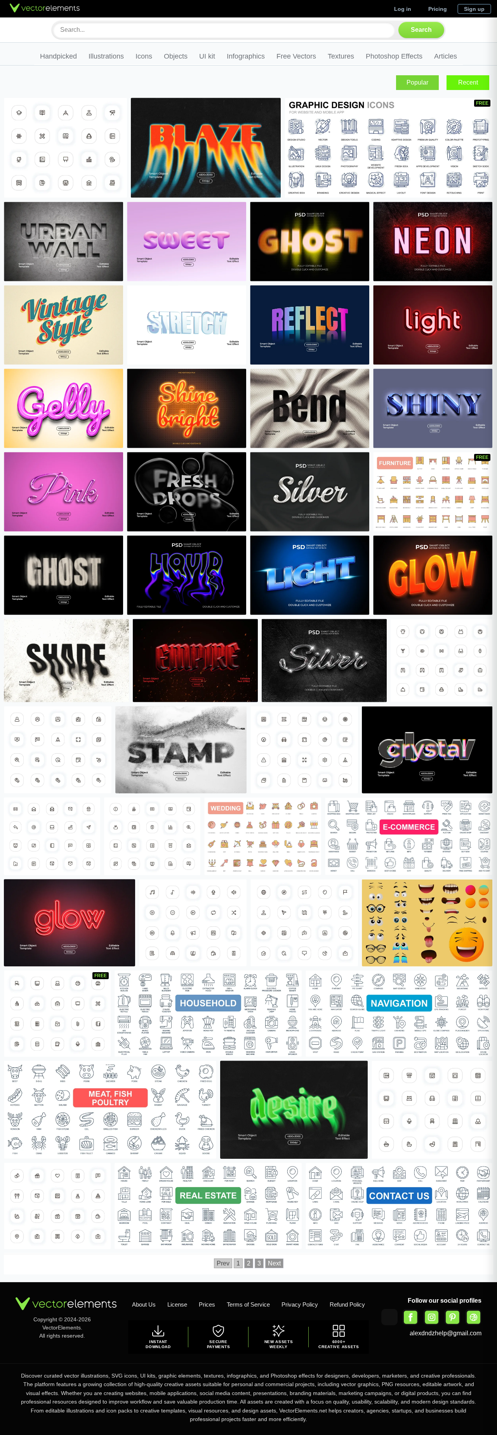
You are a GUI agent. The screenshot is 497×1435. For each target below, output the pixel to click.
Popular (417, 82)
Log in (402, 9)
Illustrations (106, 56)
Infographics (246, 56)
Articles (445, 56)
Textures (341, 56)
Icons (144, 56)
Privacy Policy (300, 1304)
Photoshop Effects (394, 56)
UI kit (207, 56)
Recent (468, 82)
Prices (207, 1304)
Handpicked (58, 56)
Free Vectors (296, 56)
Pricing (437, 9)
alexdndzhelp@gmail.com (445, 1333)
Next (274, 1263)
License (177, 1304)
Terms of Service (248, 1304)
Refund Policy (347, 1304)
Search (421, 29)
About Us (144, 1304)
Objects (176, 56)
